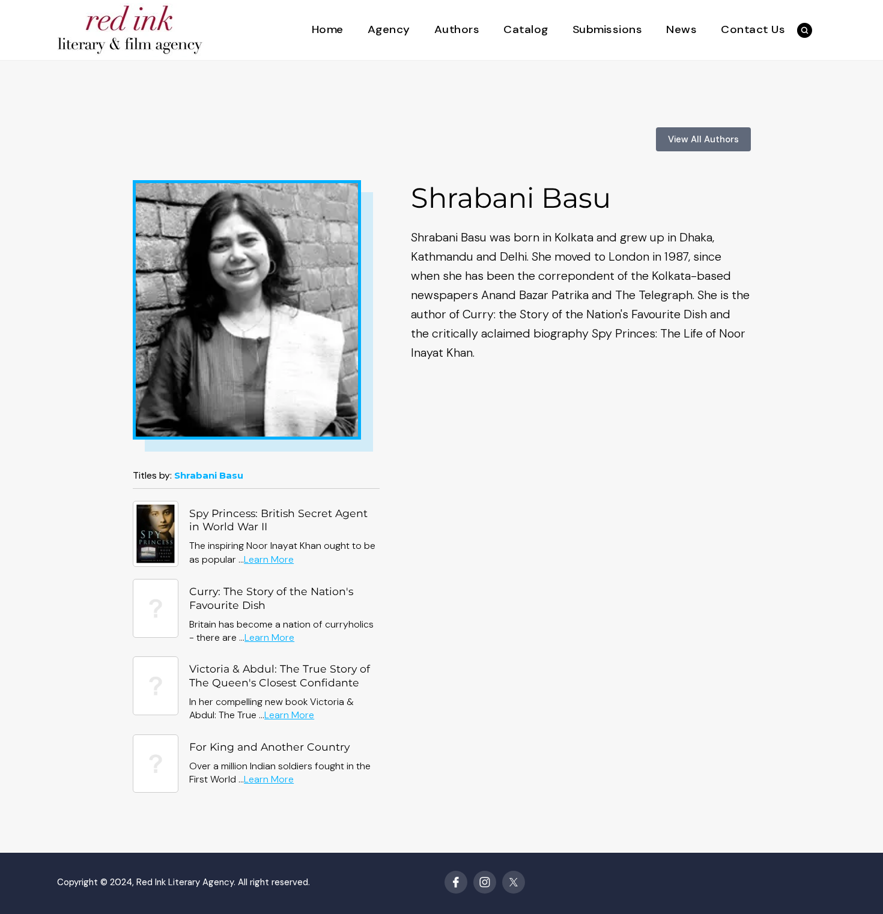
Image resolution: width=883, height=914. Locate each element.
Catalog (525, 30)
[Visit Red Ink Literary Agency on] (456, 882)
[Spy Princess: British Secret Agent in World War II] (156, 533)
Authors (457, 30)
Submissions (607, 30)
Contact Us (753, 30)
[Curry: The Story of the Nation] (156, 607)
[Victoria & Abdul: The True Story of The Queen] (156, 685)
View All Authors (703, 139)
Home (328, 30)
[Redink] (130, 29)
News (681, 30)
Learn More (269, 559)
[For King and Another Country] (156, 762)
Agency (389, 30)
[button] (804, 30)
